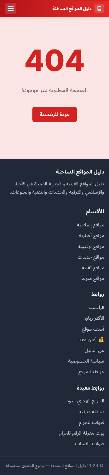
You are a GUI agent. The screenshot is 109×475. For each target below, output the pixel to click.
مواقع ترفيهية (91, 246)
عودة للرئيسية (55, 114)
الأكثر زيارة (94, 318)
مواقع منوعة (92, 278)
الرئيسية (96, 307)
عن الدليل (94, 350)
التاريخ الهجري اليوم (85, 401)
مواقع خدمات (91, 257)
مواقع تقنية (93, 267)
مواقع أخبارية (91, 235)
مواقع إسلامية (90, 225)
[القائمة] (10, 8)
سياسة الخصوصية (86, 361)
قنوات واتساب (89, 443)
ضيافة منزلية (91, 411)
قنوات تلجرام (91, 422)
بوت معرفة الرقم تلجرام (81, 433)
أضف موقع (93, 329)
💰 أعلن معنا (91, 339)
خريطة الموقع (91, 371)
